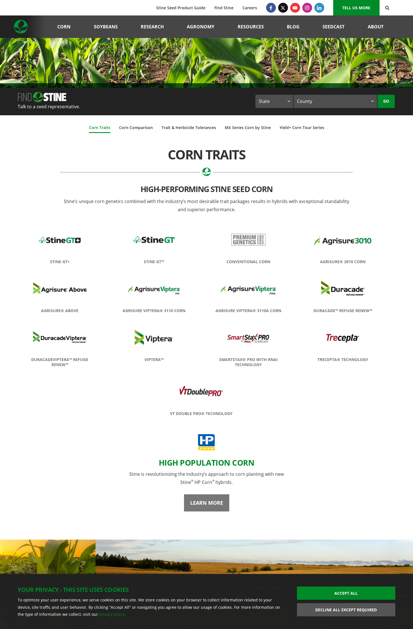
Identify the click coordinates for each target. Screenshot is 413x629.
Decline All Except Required (346, 609)
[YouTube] (295, 8)
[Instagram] (307, 8)
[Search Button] (387, 7)
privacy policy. (112, 614)
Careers (249, 7)
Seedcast (333, 27)
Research (152, 27)
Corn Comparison (136, 127)
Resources (251, 27)
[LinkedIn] (319, 8)
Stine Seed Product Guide (180, 7)
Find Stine (223, 7)
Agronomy (200, 27)
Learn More (206, 502)
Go (386, 101)
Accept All (346, 593)
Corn (64, 27)
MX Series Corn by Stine (248, 127)
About (376, 27)
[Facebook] (271, 8)
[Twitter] (283, 8)
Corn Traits (99, 127)
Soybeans (106, 27)
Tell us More (356, 7)
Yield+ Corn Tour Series (302, 127)
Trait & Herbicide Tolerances (189, 127)
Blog (293, 27)
